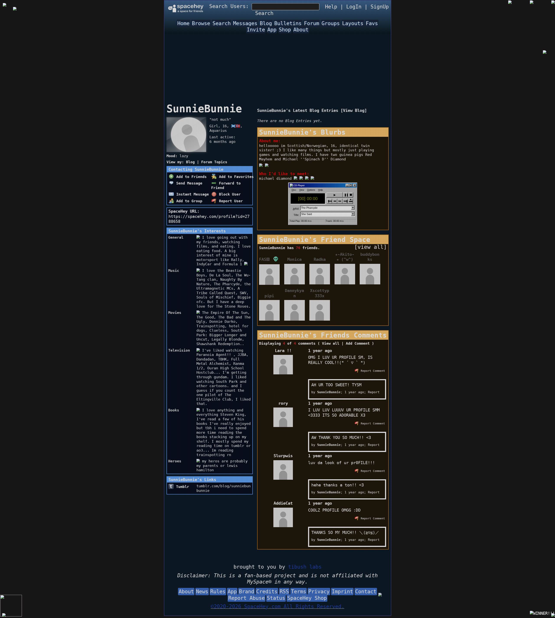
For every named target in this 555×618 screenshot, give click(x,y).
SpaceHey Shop (307, 598)
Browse (201, 23)
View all (330, 343)
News (202, 592)
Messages (245, 23)
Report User (230, 201)
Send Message (188, 183)
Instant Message (191, 194)
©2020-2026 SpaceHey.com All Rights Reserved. (277, 606)
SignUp (380, 7)
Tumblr (181, 486)
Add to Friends (190, 176)
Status (276, 598)
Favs (372, 23)
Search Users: (229, 6)
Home (183, 23)
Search (264, 13)
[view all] (370, 247)
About (301, 30)
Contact (365, 592)
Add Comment (358, 343)
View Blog (353, 110)
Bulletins (288, 23)
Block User (229, 194)
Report (374, 392)
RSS (284, 592)
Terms (298, 592)
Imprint (342, 592)
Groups (331, 23)
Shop (285, 30)
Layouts (352, 23)
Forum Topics (214, 162)
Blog (266, 23)
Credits (267, 592)
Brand (246, 592)
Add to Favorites (235, 176)
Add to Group (188, 201)
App (271, 30)
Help (331, 7)
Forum (311, 23)
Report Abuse (246, 598)
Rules (217, 592)
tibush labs (305, 567)
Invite (256, 30)
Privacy (319, 592)
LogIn (353, 7)
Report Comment (372, 370)
